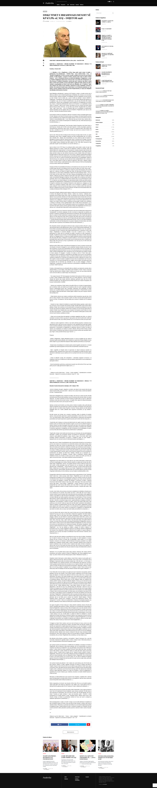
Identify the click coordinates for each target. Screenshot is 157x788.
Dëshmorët (98, 120)
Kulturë (97, 131)
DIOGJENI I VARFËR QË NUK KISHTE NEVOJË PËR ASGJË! (108, 54)
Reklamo (66, 778)
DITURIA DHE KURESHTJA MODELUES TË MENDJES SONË (106, 757)
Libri (96, 134)
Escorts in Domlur (99, 90)
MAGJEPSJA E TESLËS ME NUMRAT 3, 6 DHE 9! (107, 21)
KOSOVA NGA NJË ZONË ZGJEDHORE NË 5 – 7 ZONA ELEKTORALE (87, 757)
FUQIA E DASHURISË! (106, 28)
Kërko (113, 13)
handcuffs (98, 110)
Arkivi (65, 776)
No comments (69, 21)
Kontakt (87, 776)
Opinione (45, 11)
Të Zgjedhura (98, 145)
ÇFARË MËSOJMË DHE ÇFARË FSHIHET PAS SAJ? (107, 81)
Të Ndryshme (98, 143)
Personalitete (98, 141)
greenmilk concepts (99, 95)
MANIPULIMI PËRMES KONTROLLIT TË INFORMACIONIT (107, 73)
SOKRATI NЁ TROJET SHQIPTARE (106, 65)
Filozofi (97, 124)
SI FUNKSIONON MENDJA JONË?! (107, 47)
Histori (97, 127)
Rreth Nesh (77, 776)
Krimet (97, 129)
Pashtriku (49, 3)
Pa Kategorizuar (99, 138)
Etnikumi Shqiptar (99, 122)
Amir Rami (105, 784)
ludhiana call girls (99, 100)
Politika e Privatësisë (77, 779)
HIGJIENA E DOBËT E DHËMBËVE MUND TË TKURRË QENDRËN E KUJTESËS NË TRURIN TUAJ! (107, 38)
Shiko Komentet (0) (70, 732)
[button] (43, 3)
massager (97, 104)
